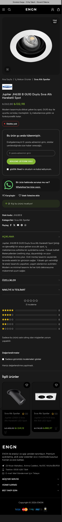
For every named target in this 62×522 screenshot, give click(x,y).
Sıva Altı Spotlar (42, 79)
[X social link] (14, 225)
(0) (26, 414)
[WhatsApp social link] (25, 225)
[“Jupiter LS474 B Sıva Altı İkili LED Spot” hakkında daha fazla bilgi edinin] (56, 428)
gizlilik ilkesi (16, 169)
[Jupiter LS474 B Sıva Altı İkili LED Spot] (46, 396)
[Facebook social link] (10, 225)
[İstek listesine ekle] (27, 385)
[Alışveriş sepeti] (58, 9)
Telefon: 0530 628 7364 (17, 469)
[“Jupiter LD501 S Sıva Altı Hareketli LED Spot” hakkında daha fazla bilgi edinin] (5, 432)
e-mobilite (41, 457)
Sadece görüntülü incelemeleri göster (23, 359)
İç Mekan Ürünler (23, 79)
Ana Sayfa (7, 79)
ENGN (5, 454)
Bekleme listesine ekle (21, 161)
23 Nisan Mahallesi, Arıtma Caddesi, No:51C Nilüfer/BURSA (33, 465)
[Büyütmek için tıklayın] (7, 69)
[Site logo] (31, 9)
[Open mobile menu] (3, 9)
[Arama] (9, 9)
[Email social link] (18, 225)
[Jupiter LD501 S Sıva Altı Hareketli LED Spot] (16, 396)
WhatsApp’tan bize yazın (28, 187)
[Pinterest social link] (22, 225)
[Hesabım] (53, 9)
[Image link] (9, 446)
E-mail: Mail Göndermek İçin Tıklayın (23, 473)
